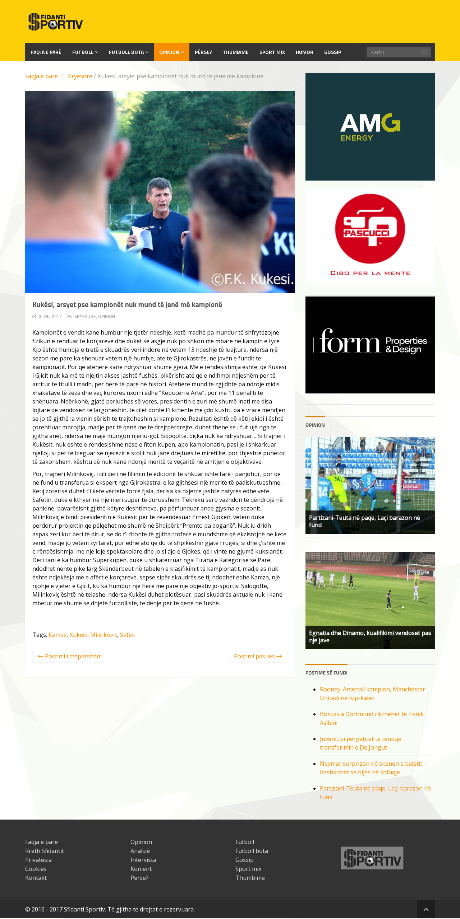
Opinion (169, 52)
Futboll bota (126, 52)
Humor (304, 52)
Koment (141, 869)
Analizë (140, 851)
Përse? (203, 52)
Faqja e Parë (46, 52)
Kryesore (80, 76)
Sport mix (272, 52)
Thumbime (236, 52)
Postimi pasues (255, 656)
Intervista (143, 860)
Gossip (332, 52)
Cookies (36, 869)
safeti (127, 635)
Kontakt (36, 878)
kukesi (78, 635)
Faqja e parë (41, 76)
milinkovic (103, 635)
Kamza (57, 635)
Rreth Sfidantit (44, 851)
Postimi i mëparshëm (72, 656)
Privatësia (38, 860)
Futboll (82, 52)
